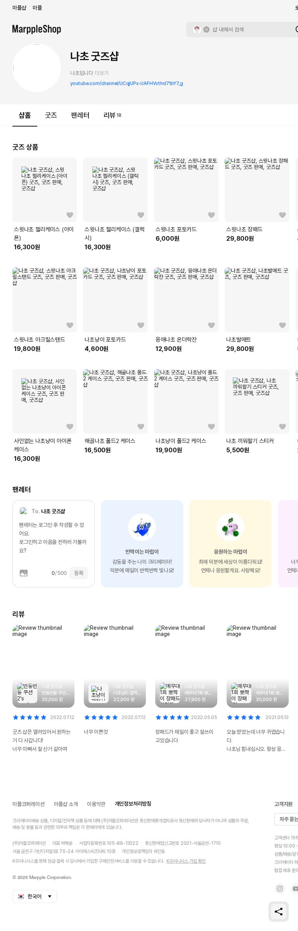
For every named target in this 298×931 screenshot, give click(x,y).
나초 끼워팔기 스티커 (250, 441)
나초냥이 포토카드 (105, 339)
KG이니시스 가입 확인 (186, 861)
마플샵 (19, 8)
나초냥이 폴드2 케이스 (181, 441)
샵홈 (25, 115)
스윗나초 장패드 (244, 229)
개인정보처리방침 (133, 804)
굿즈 (51, 115)
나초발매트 (238, 339)
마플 (37, 8)
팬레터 (80, 115)
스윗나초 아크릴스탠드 (39, 339)
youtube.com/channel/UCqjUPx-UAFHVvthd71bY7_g (126, 83)
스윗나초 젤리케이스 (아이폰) (44, 233)
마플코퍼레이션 (28, 804)
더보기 (101, 73)
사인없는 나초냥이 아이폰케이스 (42, 445)
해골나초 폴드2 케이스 (110, 441)
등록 (78, 573)
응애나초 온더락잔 (176, 339)
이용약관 (96, 804)
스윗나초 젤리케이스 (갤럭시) (114, 233)
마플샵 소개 (66, 804)
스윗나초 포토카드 (176, 229)
